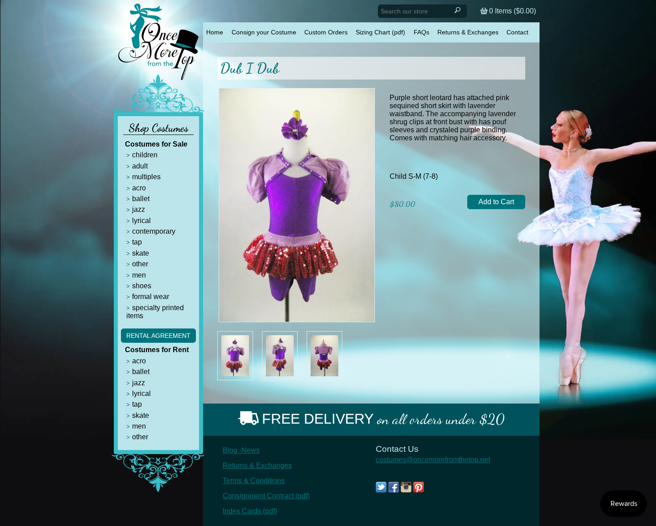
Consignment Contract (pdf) (266, 496)
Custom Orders (326, 32)
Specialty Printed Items (155, 312)
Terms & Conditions (254, 480)
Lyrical (141, 220)
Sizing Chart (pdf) (380, 32)
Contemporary (153, 231)
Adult (140, 166)
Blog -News (241, 450)
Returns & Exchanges (467, 32)
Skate (140, 253)
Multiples (146, 177)
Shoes (141, 286)
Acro (139, 188)
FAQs (421, 32)
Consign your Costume (264, 32)
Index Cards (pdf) (250, 511)
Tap (137, 242)
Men (139, 275)
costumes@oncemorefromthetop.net (433, 459)
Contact (517, 32)
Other (140, 264)
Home (214, 32)
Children (145, 155)
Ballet (140, 198)
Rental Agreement (158, 335)
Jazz (138, 209)
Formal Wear (150, 296)
